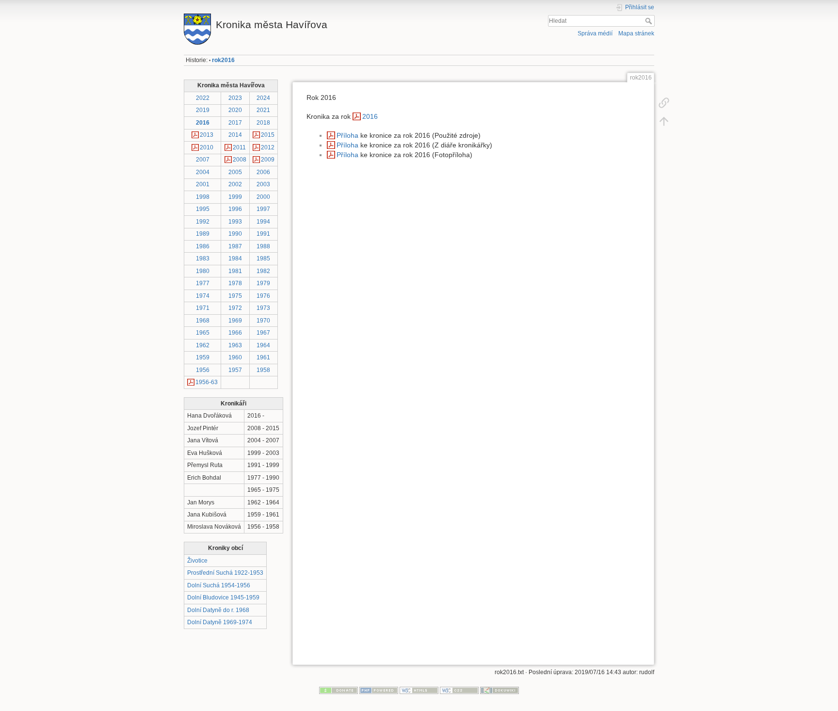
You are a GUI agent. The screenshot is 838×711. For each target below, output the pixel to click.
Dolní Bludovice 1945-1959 (223, 597)
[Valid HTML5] (419, 690)
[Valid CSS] (459, 690)
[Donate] (338, 690)
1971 (203, 308)
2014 (235, 134)
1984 (235, 258)
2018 (263, 122)
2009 (267, 159)
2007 (203, 159)
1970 (263, 320)
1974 (203, 295)
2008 (239, 159)
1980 (203, 271)
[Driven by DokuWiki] (499, 690)
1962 (203, 345)
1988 (263, 246)
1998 (203, 197)
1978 (235, 283)
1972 (235, 308)
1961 (263, 357)
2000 (263, 197)
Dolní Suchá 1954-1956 (218, 585)
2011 (239, 147)
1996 (235, 209)
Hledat (649, 20)
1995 (203, 209)
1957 (235, 370)
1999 (235, 197)
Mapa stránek (636, 33)
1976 (263, 295)
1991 (263, 233)
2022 (203, 98)
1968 (203, 320)
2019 (203, 110)
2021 (263, 110)
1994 (263, 221)
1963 (235, 345)
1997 (263, 209)
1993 (235, 221)
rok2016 (223, 60)
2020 (235, 110)
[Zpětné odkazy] (664, 103)
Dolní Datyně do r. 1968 (218, 610)
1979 (263, 283)
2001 (203, 184)
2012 (267, 147)
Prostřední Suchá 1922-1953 (225, 572)
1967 (263, 332)
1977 (203, 283)
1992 (203, 221)
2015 (267, 134)
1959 (203, 357)
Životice (197, 560)
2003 (263, 184)
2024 (263, 98)
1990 (235, 233)
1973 (263, 308)
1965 (203, 332)
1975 (235, 295)
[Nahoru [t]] (664, 121)
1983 (203, 258)
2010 (206, 147)
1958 (263, 370)
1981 (235, 271)
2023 (235, 98)
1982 (263, 271)
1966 (235, 332)
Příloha (347, 135)
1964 (263, 345)
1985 (263, 258)
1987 (235, 246)
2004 (203, 172)
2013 (206, 134)
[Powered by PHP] (378, 690)
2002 (235, 184)
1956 (203, 370)
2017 (235, 122)
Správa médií (595, 33)
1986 (203, 246)
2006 (263, 172)
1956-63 (206, 382)
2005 (235, 172)
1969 (235, 320)
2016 (203, 122)
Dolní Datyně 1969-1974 (219, 622)
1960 (235, 357)
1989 (203, 233)
